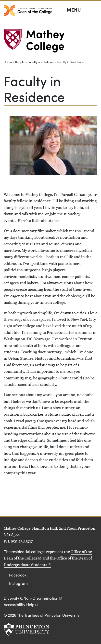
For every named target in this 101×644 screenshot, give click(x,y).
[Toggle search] (94, 9)
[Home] (15, 41)
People (20, 62)
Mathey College (45, 39)
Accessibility (19, 604)
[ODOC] (28, 10)
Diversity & (31, 598)
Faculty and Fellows (41, 62)
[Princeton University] (26, 629)
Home (8, 62)
